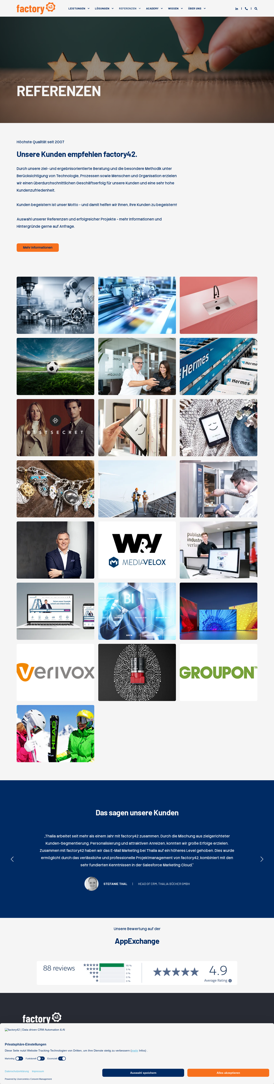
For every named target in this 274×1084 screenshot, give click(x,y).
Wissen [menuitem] (173, 8)
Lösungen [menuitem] (102, 8)
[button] (12, 859)
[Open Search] (256, 8)
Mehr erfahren (55, 322)
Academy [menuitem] (152, 8)
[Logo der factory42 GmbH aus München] (43, 1018)
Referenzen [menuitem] (127, 8)
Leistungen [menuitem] (76, 8)
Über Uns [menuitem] (194, 8)
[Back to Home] (37, 8)
